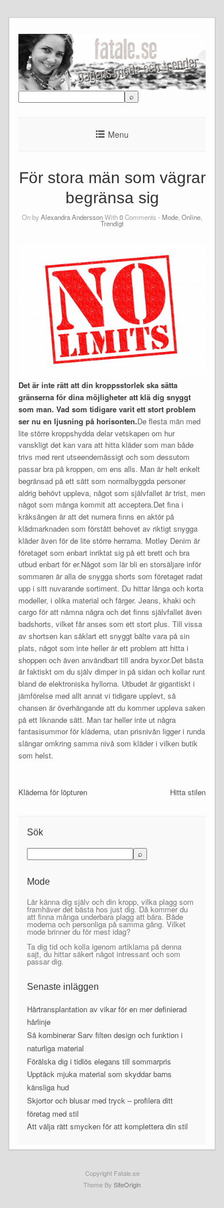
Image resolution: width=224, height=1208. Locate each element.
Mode (170, 217)
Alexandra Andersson (72, 217)
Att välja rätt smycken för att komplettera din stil (107, 1126)
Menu (118, 134)
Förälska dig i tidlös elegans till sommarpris (99, 1061)
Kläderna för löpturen (52, 792)
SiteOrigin (127, 1184)
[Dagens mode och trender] (112, 87)
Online (190, 217)
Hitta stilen (188, 792)
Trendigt (112, 223)
